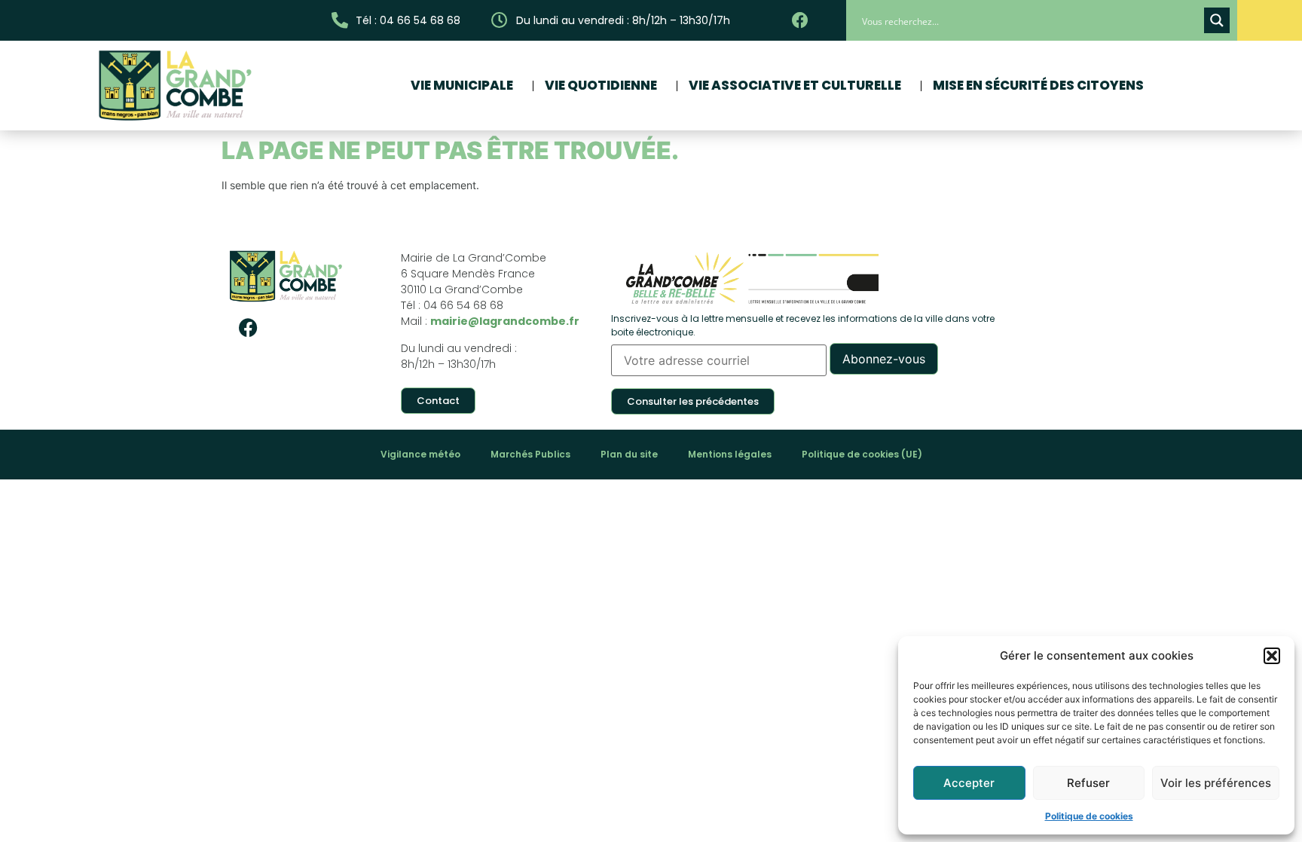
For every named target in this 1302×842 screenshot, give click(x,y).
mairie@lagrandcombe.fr (504, 321)
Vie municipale (462, 85)
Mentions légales (730, 454)
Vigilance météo (420, 454)
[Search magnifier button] (1217, 20)
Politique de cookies (1089, 816)
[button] (1271, 655)
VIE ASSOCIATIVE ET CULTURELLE (795, 85)
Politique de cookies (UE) (862, 454)
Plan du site (629, 454)
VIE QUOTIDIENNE (601, 85)
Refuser (1088, 783)
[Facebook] (248, 327)
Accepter (969, 783)
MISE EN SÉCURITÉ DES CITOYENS (1038, 85)
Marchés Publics (530, 454)
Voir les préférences (1215, 783)
